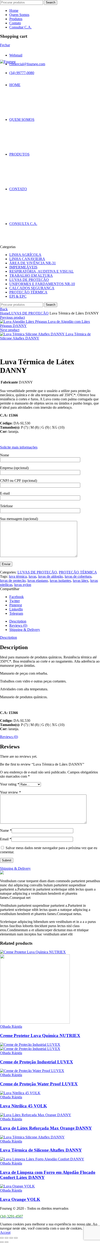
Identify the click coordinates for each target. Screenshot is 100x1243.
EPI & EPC (18, 296)
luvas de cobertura (78, 576)
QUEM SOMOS (21, 119)
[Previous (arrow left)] (2, 1242)
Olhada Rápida (11, 1026)
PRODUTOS (19, 154)
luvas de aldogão (50, 576)
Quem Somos (19, 15)
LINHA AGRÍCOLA (25, 255)
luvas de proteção (13, 581)
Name (6, 830)
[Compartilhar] (6, 1238)
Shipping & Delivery (24, 630)
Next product (9, 330)
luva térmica (18, 576)
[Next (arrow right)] (6, 1242)
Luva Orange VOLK (20, 1199)
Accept (5, 1232)
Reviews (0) (18, 625)
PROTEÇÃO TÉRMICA (28, 292)
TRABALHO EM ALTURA (31, 275)
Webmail (15, 55)
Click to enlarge (11, 350)
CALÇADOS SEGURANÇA (31, 288)
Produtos (15, 19)
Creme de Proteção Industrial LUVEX (36, 1061)
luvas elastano (37, 581)
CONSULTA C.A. (23, 224)
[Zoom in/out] (16, 1238)
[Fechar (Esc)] (2, 1238)
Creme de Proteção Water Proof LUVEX (39, 1083)
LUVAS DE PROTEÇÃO (29, 280)
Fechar (5, 45)
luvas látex (80, 581)
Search (50, 2)
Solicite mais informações (18, 447)
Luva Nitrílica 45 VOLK (23, 1105)
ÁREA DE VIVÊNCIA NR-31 (32, 263)
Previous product (12, 317)
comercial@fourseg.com (27, 64)
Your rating (9, 784)
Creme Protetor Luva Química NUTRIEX (40, 1035)
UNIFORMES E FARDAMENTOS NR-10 (42, 284)
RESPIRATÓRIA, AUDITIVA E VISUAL (41, 271)
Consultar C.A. (20, 27)
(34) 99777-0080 (21, 73)
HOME (14, 85)
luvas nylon (22, 585)
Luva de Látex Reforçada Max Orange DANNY (46, 1128)
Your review (10, 792)
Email (5, 839)
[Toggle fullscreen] (11, 1238)
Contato (15, 23)
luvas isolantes (60, 581)
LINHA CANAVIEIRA (27, 259)
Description (17, 621)
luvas (32, 576)
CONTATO (18, 189)
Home (13, 10)
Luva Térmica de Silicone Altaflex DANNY (41, 1150)
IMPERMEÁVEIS (23, 267)
